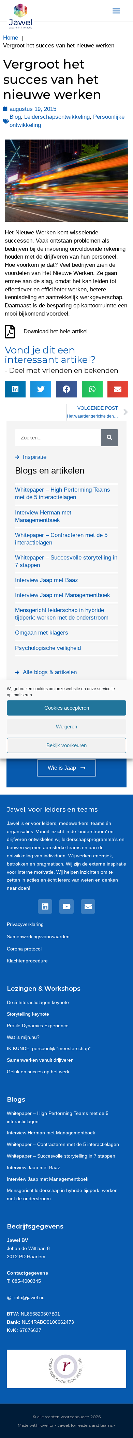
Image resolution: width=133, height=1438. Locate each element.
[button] (15, 389)
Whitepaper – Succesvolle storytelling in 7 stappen (61, 1156)
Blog (15, 117)
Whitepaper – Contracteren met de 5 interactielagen (63, 1144)
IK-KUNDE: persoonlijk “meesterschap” (49, 1048)
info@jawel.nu (29, 1297)
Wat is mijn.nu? (23, 1037)
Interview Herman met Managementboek (51, 1132)
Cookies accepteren (66, 708)
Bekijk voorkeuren (66, 745)
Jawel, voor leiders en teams (52, 809)
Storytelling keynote (28, 1014)
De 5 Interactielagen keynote (38, 1002)
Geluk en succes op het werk (38, 1071)
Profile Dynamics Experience (38, 1025)
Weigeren (66, 726)
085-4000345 (26, 1281)
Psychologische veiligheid (48, 648)
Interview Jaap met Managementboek (62, 595)
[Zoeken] (109, 437)
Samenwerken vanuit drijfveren (40, 1060)
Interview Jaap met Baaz (46, 580)
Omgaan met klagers (41, 632)
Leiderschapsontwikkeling (57, 117)
